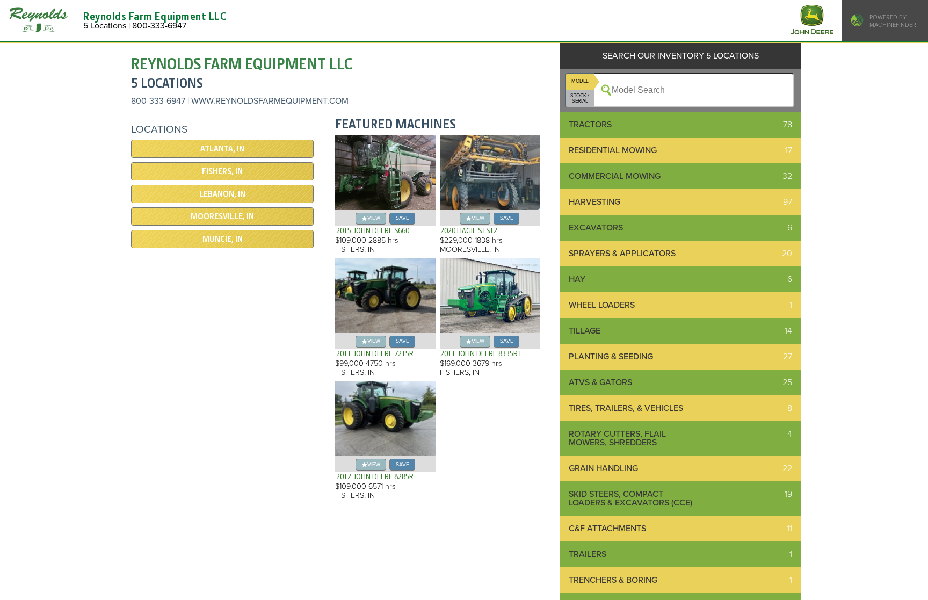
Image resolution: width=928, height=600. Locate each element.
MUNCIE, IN (222, 239)
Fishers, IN (222, 171)
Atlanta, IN (222, 148)
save (402, 217)
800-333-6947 (158, 101)
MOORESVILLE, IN (222, 216)
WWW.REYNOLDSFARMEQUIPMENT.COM (270, 101)
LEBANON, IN (222, 194)
